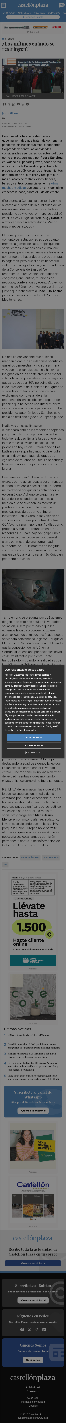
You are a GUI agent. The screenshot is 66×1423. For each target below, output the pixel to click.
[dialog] (33, 711)
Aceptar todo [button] (34, 737)
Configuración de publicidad (30, 723)
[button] (33, 752)
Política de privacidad (26, 730)
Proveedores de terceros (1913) (20, 700)
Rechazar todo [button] (34, 745)
